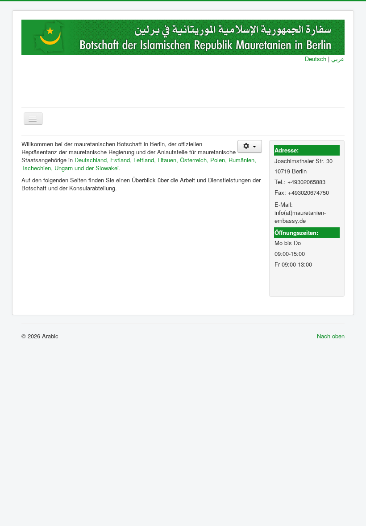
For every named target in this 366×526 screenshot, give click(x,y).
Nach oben (331, 336)
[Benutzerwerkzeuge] (249, 146)
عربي (337, 58)
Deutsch (315, 58)
